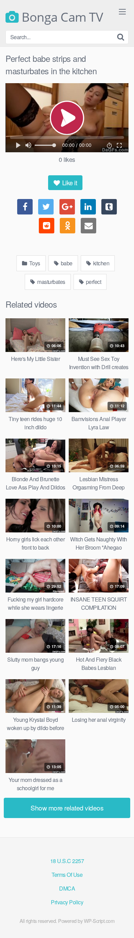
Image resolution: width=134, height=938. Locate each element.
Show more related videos (67, 807)
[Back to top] (121, 923)
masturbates (50, 282)
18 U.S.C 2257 (67, 861)
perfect (93, 282)
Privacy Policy (67, 902)
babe (65, 263)
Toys (34, 263)
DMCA (67, 888)
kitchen (100, 263)
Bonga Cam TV (61, 17)
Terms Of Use (67, 875)
